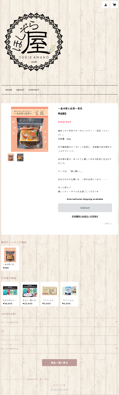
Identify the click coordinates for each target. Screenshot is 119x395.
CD (2, 331)
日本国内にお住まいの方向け (85, 216)
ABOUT (20, 90)
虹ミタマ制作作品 (9, 349)
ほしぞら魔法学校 (9, 322)
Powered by (56, 390)
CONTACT (34, 90)
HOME (9, 90)
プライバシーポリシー (12, 379)
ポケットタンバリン (10, 340)
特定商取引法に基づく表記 (38, 379)
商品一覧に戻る (59, 362)
